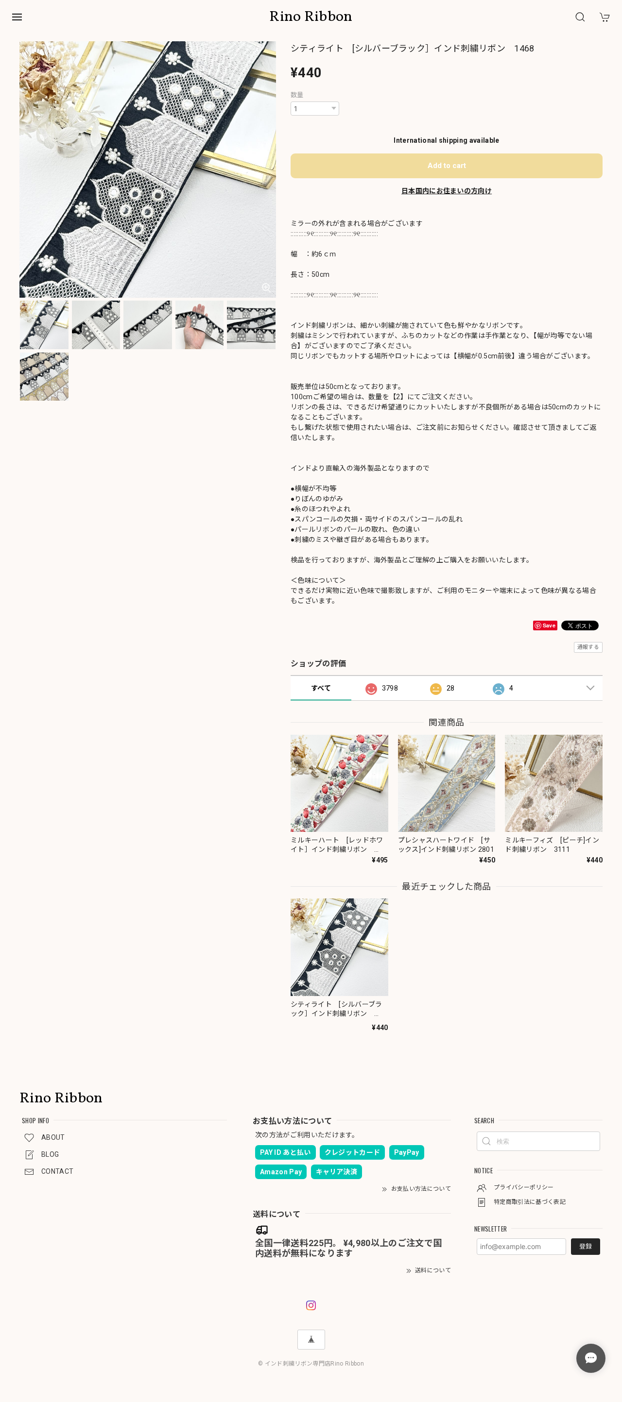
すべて (321, 688)
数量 (297, 95)
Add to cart (447, 165)
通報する (588, 647)
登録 (585, 1246)
